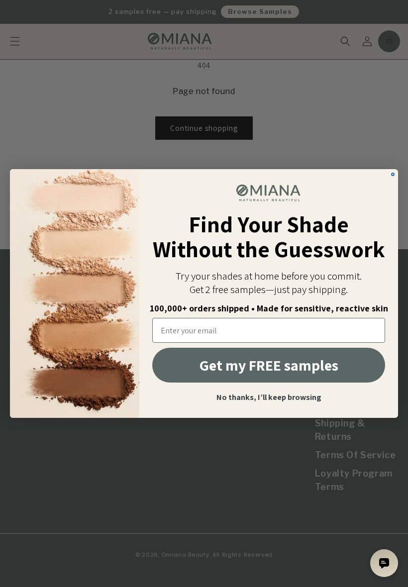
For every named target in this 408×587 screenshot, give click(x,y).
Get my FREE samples (269, 365)
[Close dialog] (393, 174)
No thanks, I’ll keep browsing (268, 397)
